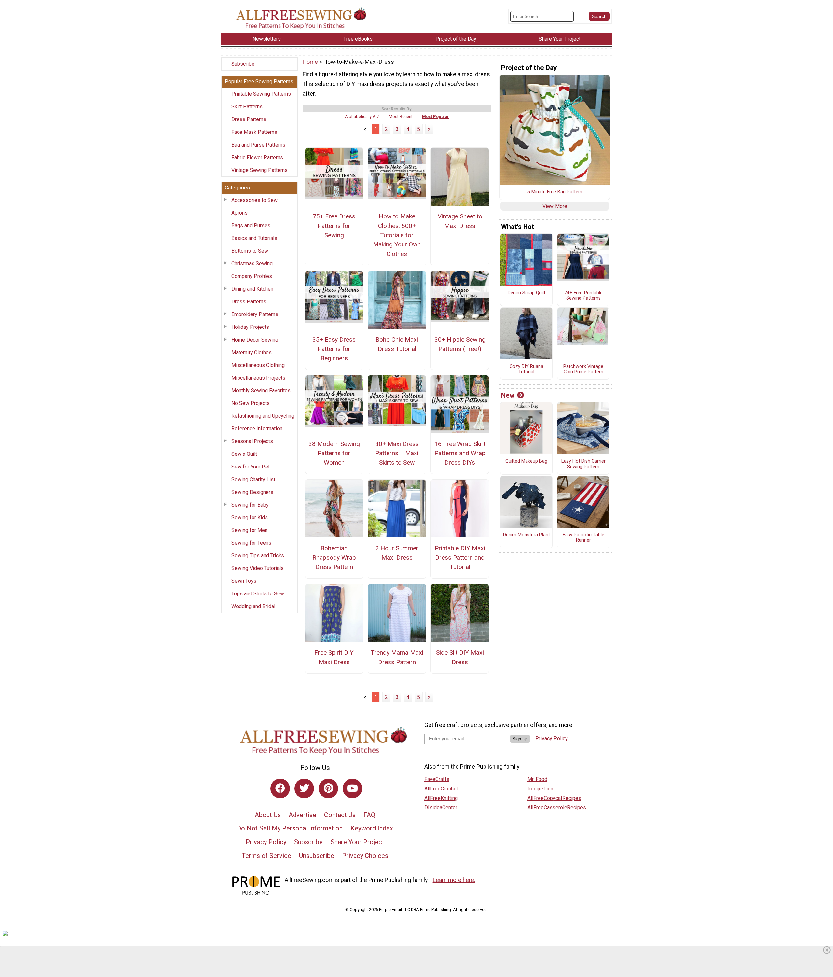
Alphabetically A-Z (362, 116)
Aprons (239, 213)
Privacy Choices (365, 855)
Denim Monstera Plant (526, 534)
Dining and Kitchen (252, 289)
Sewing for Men (249, 530)
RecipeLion (540, 789)
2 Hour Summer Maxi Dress (396, 552)
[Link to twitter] (304, 788)
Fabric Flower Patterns (257, 157)
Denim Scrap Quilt (526, 293)
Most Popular (435, 116)
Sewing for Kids (249, 517)
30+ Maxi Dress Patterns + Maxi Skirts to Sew (397, 453)
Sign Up (519, 738)
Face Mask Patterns (254, 132)
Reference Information (256, 429)
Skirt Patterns (247, 107)
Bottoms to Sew (249, 251)
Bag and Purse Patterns (258, 145)
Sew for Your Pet (250, 467)
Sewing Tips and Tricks (257, 555)
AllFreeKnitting (441, 798)
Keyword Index (371, 828)
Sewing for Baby (250, 505)
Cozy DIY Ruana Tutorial (526, 369)
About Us (268, 815)
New (507, 395)
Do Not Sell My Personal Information (290, 828)
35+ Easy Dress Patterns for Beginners (334, 349)
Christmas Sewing (252, 263)
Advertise (302, 815)
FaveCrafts (436, 779)
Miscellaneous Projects (258, 378)
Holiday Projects (250, 327)
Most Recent (401, 116)
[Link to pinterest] (328, 788)
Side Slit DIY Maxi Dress (460, 657)
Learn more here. (454, 880)
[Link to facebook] (280, 788)
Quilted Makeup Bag (526, 461)
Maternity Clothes (251, 352)
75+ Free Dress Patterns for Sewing (334, 226)
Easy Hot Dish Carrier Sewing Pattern (583, 464)
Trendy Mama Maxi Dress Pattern (397, 657)
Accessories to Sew (254, 200)
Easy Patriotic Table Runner (583, 537)
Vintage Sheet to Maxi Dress (460, 221)
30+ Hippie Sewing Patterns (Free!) (459, 344)
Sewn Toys (243, 581)
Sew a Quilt (244, 454)
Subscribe (242, 64)
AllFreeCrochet (441, 789)
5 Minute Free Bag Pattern (554, 192)
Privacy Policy (266, 842)
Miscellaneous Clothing (258, 365)
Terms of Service (266, 855)
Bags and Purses (250, 225)
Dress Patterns (248, 119)
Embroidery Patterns (254, 314)
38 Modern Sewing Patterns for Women (334, 453)
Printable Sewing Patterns (261, 94)
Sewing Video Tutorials (257, 568)
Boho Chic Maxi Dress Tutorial (397, 344)
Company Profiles (251, 276)
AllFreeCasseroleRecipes (556, 807)
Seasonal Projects (252, 441)
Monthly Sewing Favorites (261, 390)
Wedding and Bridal (253, 606)
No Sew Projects (250, 403)
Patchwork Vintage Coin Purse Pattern (583, 369)
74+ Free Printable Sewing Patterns (583, 295)
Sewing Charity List (253, 479)
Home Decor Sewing (254, 340)
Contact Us (340, 815)
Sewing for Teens (251, 543)
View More (554, 206)
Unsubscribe (316, 855)
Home (310, 62)
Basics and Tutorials (254, 238)
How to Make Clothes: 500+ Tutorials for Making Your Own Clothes (397, 235)
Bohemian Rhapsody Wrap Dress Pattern (334, 557)
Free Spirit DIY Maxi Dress (334, 657)
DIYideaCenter (440, 807)
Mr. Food (537, 779)
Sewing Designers (252, 492)
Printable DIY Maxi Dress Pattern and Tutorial (460, 557)
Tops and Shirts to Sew (257, 594)
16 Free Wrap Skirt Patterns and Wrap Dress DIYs (459, 453)
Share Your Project (357, 842)
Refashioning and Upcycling (262, 416)
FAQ (369, 815)
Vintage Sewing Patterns (259, 170)
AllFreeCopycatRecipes (554, 798)
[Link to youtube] (352, 788)
